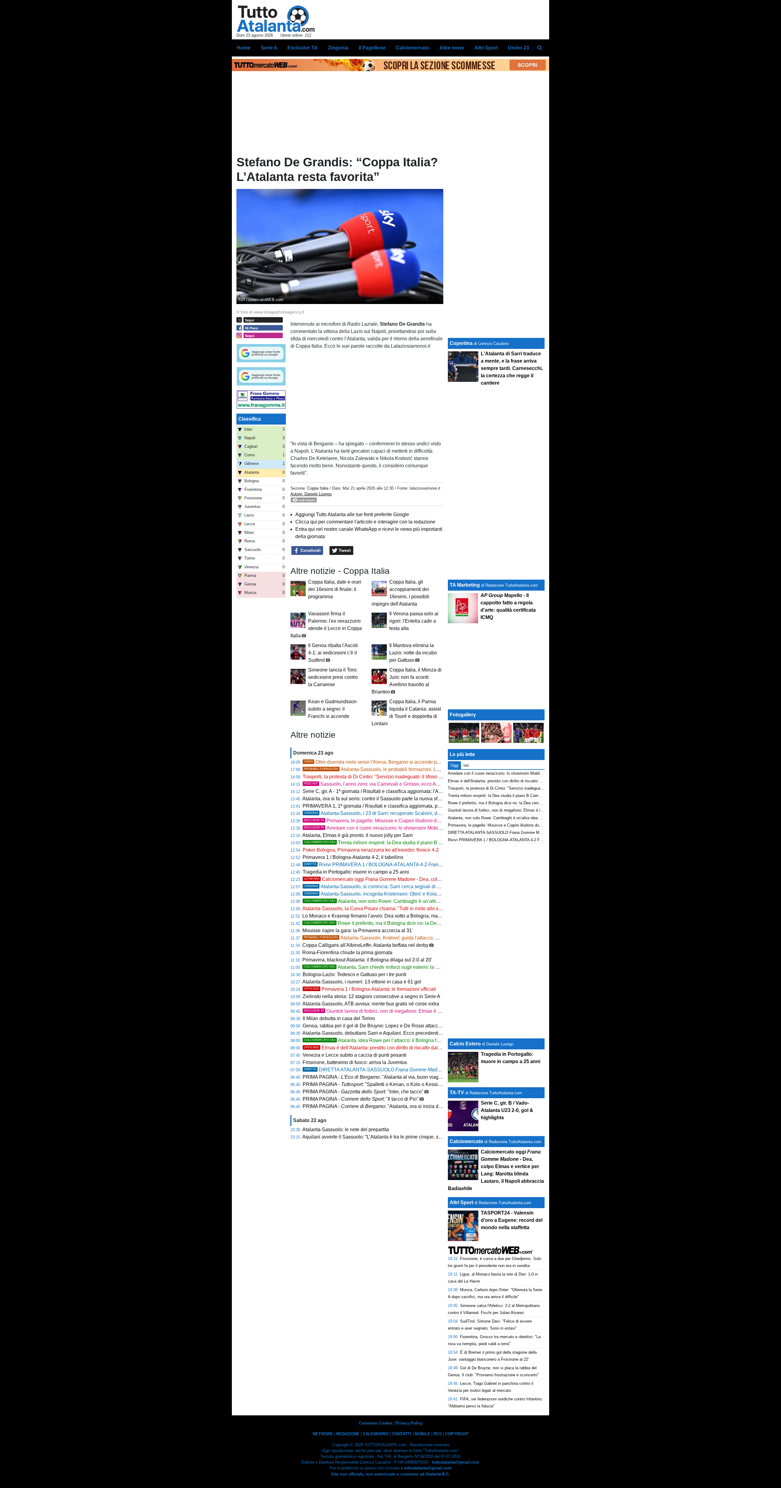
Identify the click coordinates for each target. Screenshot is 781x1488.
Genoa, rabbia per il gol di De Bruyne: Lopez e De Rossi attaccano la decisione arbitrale (398, 1025)
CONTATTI (401, 1434)
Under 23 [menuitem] (518, 47)
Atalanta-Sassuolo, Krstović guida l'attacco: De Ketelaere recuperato (396, 937)
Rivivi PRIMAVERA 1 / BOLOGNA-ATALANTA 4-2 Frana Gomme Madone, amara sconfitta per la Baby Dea (542, 840)
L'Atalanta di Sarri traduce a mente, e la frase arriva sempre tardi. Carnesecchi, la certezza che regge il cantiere (512, 368)
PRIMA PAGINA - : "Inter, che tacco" (363, 1091)
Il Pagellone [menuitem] (372, 47)
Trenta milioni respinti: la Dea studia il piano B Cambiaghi (383, 842)
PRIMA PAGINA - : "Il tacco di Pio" (361, 1099)
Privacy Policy (409, 1423)
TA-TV (457, 1092)
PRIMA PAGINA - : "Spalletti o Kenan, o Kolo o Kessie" (372, 1084)
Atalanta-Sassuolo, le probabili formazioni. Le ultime (378, 769)
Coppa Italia (317, 488)
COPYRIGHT (457, 1434)
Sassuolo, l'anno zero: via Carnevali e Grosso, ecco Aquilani (377, 784)
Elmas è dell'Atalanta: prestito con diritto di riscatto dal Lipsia (378, 1047)
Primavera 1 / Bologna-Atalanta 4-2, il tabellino (353, 857)
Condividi (310, 550)
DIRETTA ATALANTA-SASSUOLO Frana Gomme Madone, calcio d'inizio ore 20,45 (521, 832)
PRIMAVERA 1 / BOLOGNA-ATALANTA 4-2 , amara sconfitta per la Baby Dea (427, 864)
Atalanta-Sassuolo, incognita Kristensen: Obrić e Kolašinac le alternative (390, 893)
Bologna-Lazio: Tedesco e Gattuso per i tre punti (354, 974)
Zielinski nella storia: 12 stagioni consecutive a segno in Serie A (371, 996)
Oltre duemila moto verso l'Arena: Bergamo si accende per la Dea (380, 762)
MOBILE (422, 1434)
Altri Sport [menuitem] (486, 47)
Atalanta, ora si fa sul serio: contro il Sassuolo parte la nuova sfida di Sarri (381, 798)
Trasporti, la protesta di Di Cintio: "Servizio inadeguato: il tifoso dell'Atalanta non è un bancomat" (406, 776)
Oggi (454, 765)
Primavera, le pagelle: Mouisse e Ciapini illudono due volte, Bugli (393, 820)
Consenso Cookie (375, 1423)
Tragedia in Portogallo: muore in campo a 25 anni (356, 871)
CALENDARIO (376, 1434)
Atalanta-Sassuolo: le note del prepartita (345, 1129)
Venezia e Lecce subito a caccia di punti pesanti (354, 1055)
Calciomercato (466, 1141)
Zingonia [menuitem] (338, 47)
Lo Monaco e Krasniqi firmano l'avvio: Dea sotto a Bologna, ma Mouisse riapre (386, 915)
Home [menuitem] (243, 47)
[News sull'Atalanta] (275, 18)
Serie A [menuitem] (269, 47)
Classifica (249, 419)
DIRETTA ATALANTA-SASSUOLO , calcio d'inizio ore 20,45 (401, 1069)
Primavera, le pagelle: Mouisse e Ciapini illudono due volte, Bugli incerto (511, 825)
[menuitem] (539, 47)
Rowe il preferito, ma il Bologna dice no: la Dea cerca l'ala (383, 923)
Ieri (466, 765)
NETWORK (323, 1434)
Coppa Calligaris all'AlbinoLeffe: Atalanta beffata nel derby (365, 945)
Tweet (344, 550)
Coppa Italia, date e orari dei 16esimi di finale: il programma (334, 589)
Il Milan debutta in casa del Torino (339, 1018)
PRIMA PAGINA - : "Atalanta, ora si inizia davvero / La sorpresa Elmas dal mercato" (414, 1106)
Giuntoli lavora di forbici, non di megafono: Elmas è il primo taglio (385, 1011)
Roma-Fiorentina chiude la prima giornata (347, 952)
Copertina (461, 343)
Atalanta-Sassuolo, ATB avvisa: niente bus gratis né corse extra (370, 1003)
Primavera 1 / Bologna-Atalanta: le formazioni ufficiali (370, 989)
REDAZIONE (347, 1434)
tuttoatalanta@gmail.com (455, 1462)
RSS (438, 1434)
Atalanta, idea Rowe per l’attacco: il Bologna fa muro (377, 1040)
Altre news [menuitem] (452, 47)
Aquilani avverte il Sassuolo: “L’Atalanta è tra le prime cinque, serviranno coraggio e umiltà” (400, 1136)
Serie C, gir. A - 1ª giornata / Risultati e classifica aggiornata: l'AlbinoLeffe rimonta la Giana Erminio (409, 791)
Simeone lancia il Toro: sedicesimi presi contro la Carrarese (333, 677)
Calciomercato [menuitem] (412, 47)
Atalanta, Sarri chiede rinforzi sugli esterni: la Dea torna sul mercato (393, 967)
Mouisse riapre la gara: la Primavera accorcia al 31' (357, 930)
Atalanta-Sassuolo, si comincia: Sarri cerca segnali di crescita (379, 886)
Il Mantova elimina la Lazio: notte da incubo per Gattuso (413, 653)
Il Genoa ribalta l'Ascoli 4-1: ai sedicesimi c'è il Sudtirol (333, 653)
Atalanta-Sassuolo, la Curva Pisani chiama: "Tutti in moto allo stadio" (376, 908)
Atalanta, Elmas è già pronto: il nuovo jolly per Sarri (357, 835)
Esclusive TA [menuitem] (302, 47)
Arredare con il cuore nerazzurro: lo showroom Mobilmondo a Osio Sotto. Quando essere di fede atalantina (440, 828)
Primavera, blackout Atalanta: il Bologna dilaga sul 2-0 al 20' (367, 959)
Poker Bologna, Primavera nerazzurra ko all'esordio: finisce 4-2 (371, 850)
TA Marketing (465, 585)
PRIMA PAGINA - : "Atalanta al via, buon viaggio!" (375, 1077)
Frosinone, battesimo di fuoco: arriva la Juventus (355, 1062)
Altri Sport (461, 1202)
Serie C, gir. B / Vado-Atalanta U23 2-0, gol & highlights (507, 1110)
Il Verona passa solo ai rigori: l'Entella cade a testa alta (413, 621)
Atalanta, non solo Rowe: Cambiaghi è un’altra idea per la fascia (390, 901)
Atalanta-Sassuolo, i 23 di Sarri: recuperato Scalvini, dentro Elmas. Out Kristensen (401, 813)
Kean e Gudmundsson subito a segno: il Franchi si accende (332, 709)
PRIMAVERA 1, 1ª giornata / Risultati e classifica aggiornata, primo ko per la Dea (396, 806)
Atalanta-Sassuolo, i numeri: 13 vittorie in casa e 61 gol (361, 981)
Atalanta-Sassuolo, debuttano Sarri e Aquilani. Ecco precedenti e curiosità (382, 1033)
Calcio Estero (465, 1043)
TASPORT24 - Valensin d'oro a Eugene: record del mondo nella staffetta (511, 1220)
